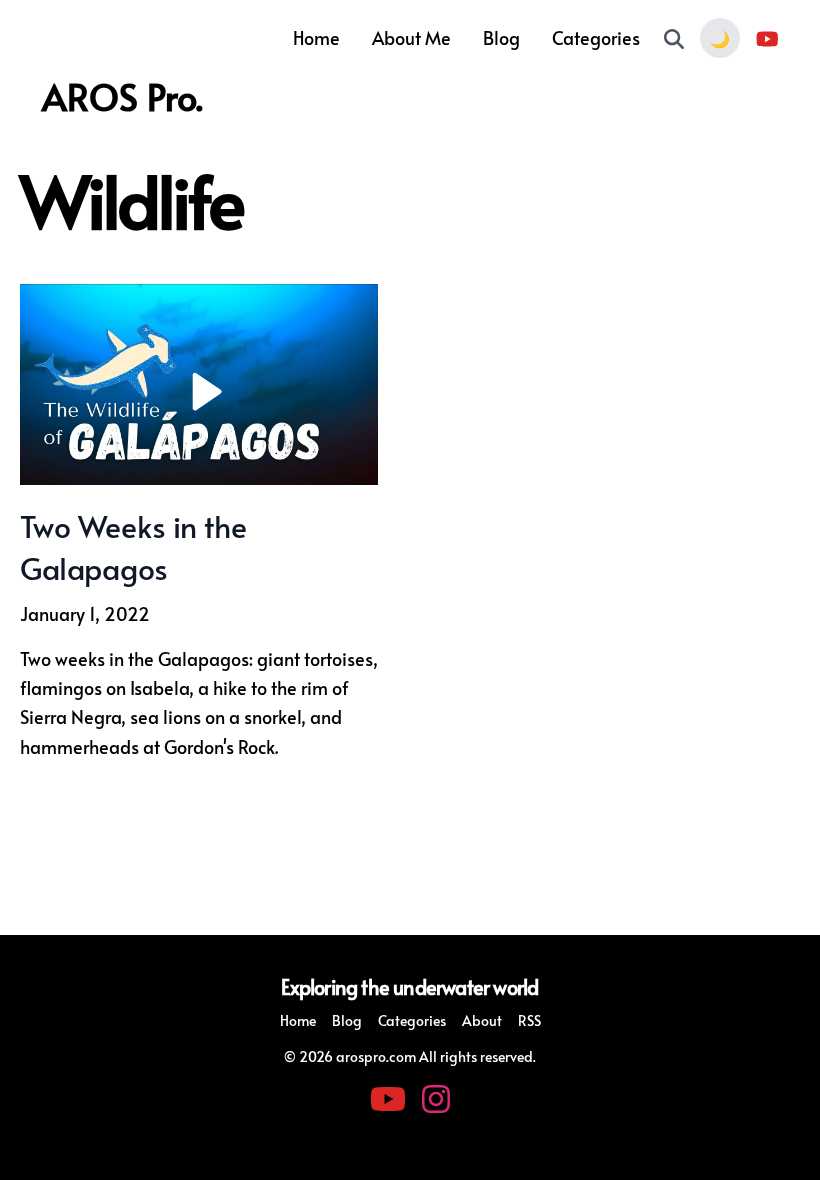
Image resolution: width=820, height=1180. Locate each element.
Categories (596, 37)
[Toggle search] (674, 38)
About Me (411, 37)
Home (316, 37)
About (482, 1020)
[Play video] (199, 384)
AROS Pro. (122, 96)
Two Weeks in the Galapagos (133, 546)
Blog (501, 37)
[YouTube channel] (767, 38)
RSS (529, 1020)
